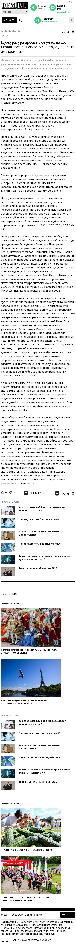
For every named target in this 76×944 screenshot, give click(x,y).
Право (4, 35)
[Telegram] (68, 32)
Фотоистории (10, 603)
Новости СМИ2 (9, 594)
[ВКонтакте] (63, 32)
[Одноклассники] (73, 32)
